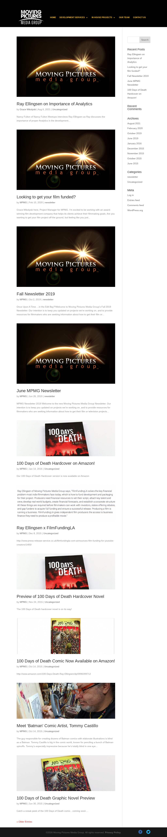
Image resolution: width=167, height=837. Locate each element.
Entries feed (133, 200)
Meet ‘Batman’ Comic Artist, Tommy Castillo (57, 725)
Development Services (72, 17)
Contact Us (139, 17)
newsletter (50, 202)
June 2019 (132, 138)
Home (53, 17)
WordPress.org (135, 210)
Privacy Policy (113, 832)
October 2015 (134, 158)
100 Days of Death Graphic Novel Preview (56, 798)
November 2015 (135, 153)
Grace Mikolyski (28, 109)
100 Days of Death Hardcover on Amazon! (56, 463)
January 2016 (134, 143)
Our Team (124, 17)
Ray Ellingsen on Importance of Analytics (54, 103)
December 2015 (135, 148)
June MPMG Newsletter (39, 390)
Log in (130, 195)
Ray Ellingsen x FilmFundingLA (46, 527)
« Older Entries (24, 821)
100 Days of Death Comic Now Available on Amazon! (66, 661)
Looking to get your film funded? (46, 196)
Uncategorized (59, 109)
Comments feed (135, 205)
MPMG (23, 202)
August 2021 (133, 123)
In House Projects (102, 17)
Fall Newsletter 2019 (36, 293)
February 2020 (135, 128)
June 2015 (132, 163)
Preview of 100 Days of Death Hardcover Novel (60, 596)
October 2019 (134, 133)
